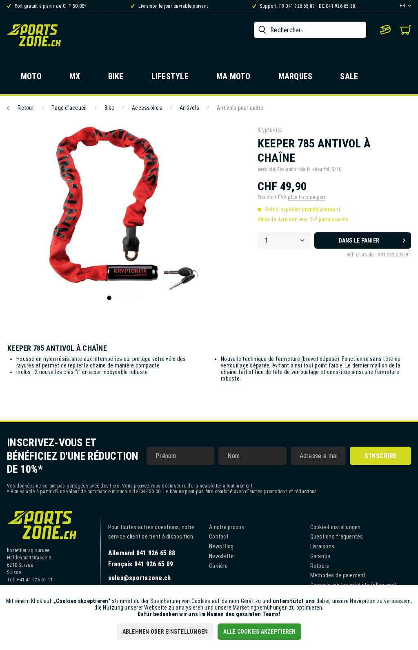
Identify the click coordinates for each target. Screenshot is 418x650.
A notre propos (227, 527)
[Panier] (405, 29)
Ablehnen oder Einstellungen (165, 631)
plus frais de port (306, 197)
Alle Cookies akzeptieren (259, 631)
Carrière (218, 566)
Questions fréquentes (336, 536)
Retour (26, 108)
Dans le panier (359, 240)
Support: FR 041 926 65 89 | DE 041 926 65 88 (306, 6)
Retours (319, 566)
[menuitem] (310, 30)
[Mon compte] (385, 29)
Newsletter (222, 556)
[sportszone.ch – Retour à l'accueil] (34, 35)
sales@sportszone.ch (139, 578)
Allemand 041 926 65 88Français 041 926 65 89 (142, 558)
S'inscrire (381, 456)
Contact (219, 536)
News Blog (221, 546)
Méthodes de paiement (338, 575)
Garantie (320, 556)
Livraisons (322, 546)
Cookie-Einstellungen (335, 527)
